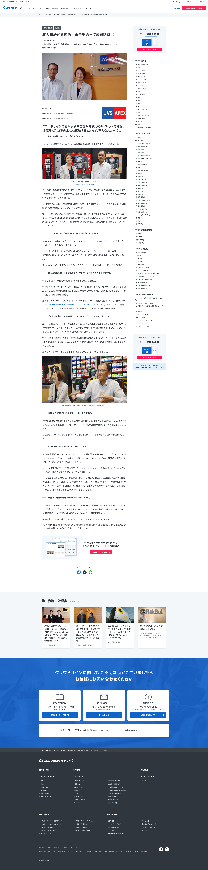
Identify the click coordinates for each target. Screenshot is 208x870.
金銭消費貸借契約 (142, 170)
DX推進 (138, 256)
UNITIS (127, 851)
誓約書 (138, 221)
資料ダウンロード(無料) (60, 715)
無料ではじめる (131, 730)
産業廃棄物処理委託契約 (144, 158)
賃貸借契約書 (140, 197)
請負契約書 (140, 194)
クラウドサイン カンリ (143, 326)
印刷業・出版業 (141, 89)
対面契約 (139, 173)
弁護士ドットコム (44, 851)
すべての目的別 (141, 249)
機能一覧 (77, 784)
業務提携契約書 (141, 203)
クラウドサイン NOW (47, 833)
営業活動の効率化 (49, 48)
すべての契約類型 (142, 133)
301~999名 (140, 240)
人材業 (138, 112)
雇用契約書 (140, 176)
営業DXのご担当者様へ (115, 793)
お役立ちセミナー (46, 796)
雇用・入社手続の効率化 (144, 279)
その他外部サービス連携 (144, 303)
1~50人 (138, 234)
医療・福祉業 (140, 74)
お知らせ (202, 2)
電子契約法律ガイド (114, 827)
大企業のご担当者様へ (115, 784)
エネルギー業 (140, 77)
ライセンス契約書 (142, 209)
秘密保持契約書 (141, 182)
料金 (47, 8)
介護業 (138, 104)
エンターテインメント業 (144, 127)
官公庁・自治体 (141, 80)
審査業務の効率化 (142, 288)
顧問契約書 (140, 188)
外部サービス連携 (79, 800)
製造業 (138, 98)
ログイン (175, 2)
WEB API (77, 803)
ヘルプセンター (190, 2)
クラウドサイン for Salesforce (84, 821)
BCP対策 (139, 259)
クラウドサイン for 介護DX (145, 320)
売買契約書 (140, 191)
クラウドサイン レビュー (144, 323)
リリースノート (112, 830)
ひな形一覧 (145, 821)
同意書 (138, 167)
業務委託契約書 (141, 185)
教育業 (138, 101)
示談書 (138, 137)
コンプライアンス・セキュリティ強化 (148, 274)
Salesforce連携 (142, 314)
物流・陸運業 (47, 44)
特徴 (42, 781)
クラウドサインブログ (114, 824)
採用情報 (64, 847)
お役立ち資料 (45, 793)
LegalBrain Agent (140, 851)
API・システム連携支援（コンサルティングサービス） (151, 299)
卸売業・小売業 (141, 83)
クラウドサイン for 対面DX (82, 830)
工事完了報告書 (141, 164)
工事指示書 (140, 152)
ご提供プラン (44, 787)
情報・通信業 (140, 71)
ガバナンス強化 (141, 253)
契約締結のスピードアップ (109, 44)
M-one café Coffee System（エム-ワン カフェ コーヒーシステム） (77, 304)
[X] (85, 572)
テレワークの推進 (142, 270)
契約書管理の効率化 (143, 285)
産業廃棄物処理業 (142, 65)
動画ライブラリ (78, 796)
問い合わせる (104, 715)
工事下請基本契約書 (143, 155)
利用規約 (139, 161)
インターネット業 (141, 110)
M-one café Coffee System (84, 184)
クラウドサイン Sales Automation (51, 824)
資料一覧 (111, 821)
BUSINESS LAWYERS (75, 851)
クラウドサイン (78, 776)
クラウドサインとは (79, 781)
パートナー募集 (112, 803)
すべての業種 (140, 61)
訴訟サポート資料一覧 (148, 827)
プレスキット (74, 847)
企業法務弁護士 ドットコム (112, 851)
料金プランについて (80, 787)
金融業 (138, 92)
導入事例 (55, 8)
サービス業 (140, 86)
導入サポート (112, 796)
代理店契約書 (140, 206)
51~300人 (140, 237)
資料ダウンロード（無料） (194, 8)
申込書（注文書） (141, 179)
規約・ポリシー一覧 (53, 847)
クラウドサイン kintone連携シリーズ (51, 821)
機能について (44, 784)
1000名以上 (76, 44)
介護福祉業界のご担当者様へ (117, 790)
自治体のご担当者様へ (115, 781)
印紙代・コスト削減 (90, 44)
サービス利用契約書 (143, 215)
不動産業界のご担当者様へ (116, 787)
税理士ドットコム (58, 851)
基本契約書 (65, 44)
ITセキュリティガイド (114, 800)
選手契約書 (140, 224)
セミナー (76, 793)
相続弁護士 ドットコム (93, 851)
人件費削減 (140, 265)
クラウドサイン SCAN (81, 827)
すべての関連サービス (144, 294)
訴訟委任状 (140, 140)
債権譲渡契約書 (141, 212)
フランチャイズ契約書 (143, 143)
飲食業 (56, 44)
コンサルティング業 (142, 115)
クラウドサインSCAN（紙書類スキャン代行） (150, 307)
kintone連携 (140, 317)
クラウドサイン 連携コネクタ (83, 824)
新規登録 (177, 8)
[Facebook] (79, 572)
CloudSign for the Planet (116, 833)
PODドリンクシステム (103, 241)
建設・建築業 (140, 118)
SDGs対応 (140, 262)
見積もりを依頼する (148, 715)
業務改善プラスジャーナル (150, 824)
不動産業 (139, 121)
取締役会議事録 (141, 146)
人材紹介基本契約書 (143, 200)
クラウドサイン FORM (47, 827)
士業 (137, 106)
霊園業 (138, 68)
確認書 (138, 218)
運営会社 (41, 847)
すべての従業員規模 (143, 230)
